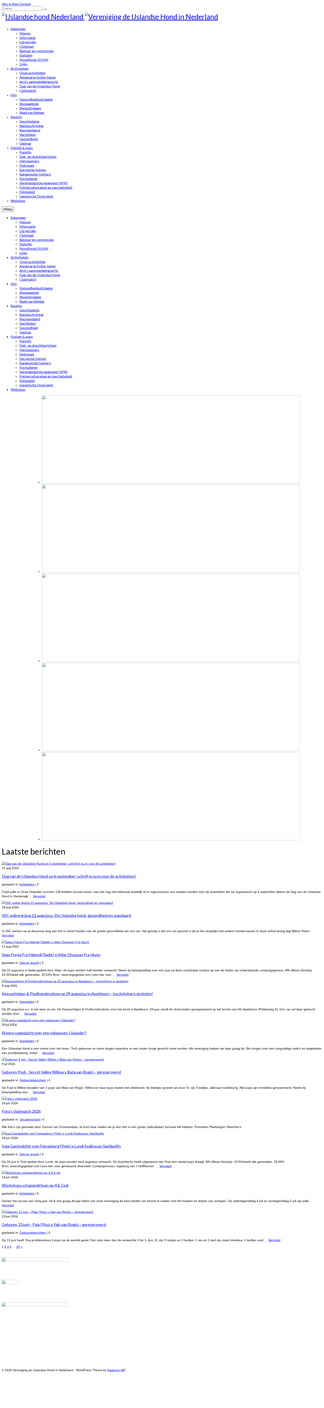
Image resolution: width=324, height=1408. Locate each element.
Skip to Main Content (16, 4)
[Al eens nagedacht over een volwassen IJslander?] (38, 1020)
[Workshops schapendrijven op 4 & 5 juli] (31, 1172)
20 (18, 1246)
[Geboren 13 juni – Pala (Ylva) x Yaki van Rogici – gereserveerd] (47, 1212)
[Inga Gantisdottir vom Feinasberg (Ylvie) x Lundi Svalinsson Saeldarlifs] (53, 1133)
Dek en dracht (29, 963)
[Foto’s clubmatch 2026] (19, 1098)
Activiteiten (26, 884)
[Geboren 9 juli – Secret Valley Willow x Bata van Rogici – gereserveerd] (53, 1059)
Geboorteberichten (33, 1080)
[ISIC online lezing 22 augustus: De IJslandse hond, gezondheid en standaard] (57, 903)
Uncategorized (30, 1119)
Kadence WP (116, 1370)
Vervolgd (39, 896)
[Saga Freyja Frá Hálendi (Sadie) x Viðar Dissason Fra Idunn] (45, 942)
